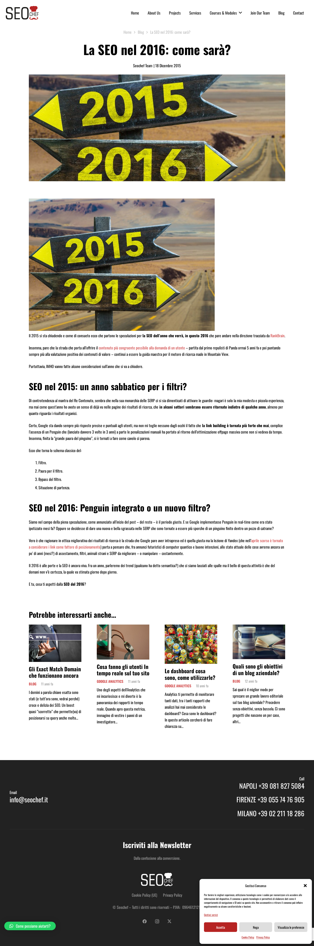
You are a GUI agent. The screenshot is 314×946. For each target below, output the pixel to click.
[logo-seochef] (22, 13)
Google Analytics (110, 681)
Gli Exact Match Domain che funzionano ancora (55, 672)
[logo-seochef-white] (157, 879)
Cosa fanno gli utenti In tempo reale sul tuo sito (123, 670)
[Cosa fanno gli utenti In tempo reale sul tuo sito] (123, 628)
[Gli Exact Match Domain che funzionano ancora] (55, 628)
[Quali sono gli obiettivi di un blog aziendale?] (259, 628)
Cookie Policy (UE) (144, 895)
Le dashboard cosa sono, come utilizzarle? (190, 674)
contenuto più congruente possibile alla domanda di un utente (141, 347)
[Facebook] (144, 921)
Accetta (220, 927)
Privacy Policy (263, 937)
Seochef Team (142, 65)
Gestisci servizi (211, 915)
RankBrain (277, 335)
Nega (256, 927)
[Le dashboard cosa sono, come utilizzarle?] (191, 628)
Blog (32, 683)
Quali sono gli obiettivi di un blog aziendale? (258, 669)
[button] (305, 885)
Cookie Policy (248, 937)
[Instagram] (157, 921)
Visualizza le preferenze (291, 927)
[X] (169, 921)
